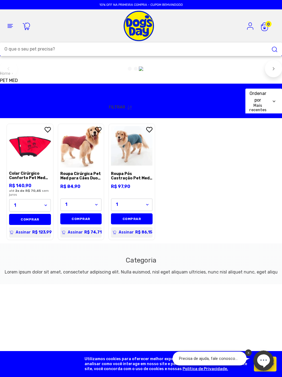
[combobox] (141, 49)
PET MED (9, 80)
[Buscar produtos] (274, 49)
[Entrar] (250, 26)
